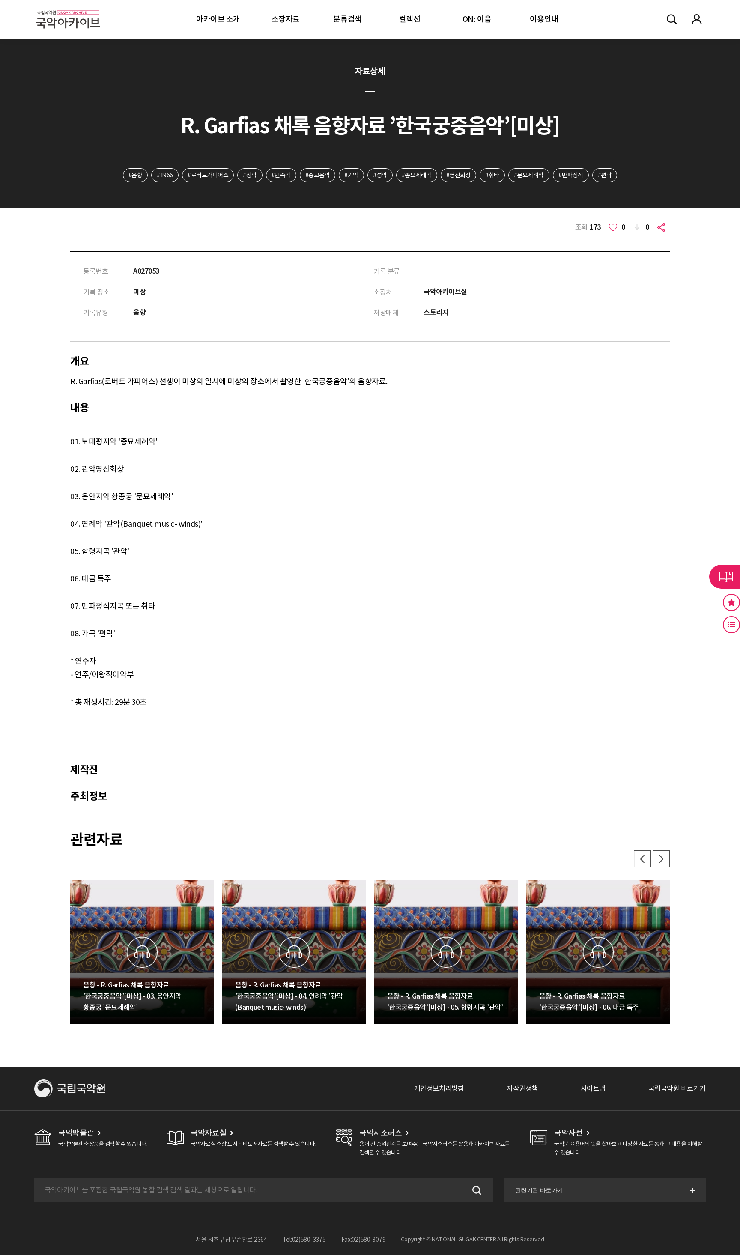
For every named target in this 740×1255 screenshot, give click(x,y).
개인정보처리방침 (439, 1088)
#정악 (250, 175)
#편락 (605, 175)
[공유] (663, 227)
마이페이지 (697, 19)
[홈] (68, 9)
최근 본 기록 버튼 (731, 624)
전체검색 (672, 19)
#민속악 (281, 175)
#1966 (165, 175)
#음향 (135, 175)
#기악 (351, 175)
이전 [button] (642, 858)
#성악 (380, 175)
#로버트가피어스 (208, 175)
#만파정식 (570, 175)
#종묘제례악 (417, 175)
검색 (476, 1190)
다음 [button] (661, 858)
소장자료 (286, 19)
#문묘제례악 (529, 175)
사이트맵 (593, 1088)
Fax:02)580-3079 (363, 1239)
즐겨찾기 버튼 (731, 602)
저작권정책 (522, 1088)
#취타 (492, 175)
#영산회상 (458, 175)
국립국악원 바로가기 (677, 1088)
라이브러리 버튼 (724, 577)
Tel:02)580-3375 (304, 1239)
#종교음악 (317, 175)
